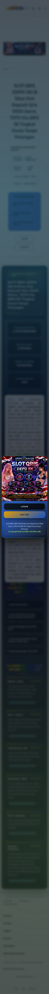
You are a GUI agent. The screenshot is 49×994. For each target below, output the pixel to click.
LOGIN (24, 506)
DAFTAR (24, 515)
